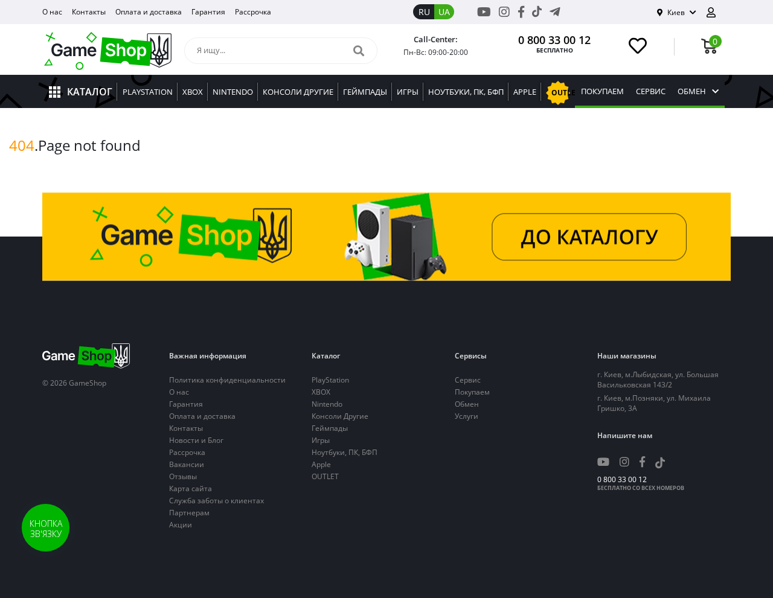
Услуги (466, 416)
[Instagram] (504, 12)
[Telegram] (555, 12)
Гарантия (208, 12)
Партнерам (189, 512)
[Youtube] (484, 12)
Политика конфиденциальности (227, 380)
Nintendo (327, 404)
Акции (180, 525)
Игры (321, 440)
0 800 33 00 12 (554, 40)
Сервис (651, 91)
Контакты (89, 12)
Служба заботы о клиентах (216, 500)
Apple (321, 464)
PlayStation (330, 380)
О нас (52, 12)
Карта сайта (190, 488)
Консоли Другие (340, 416)
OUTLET (325, 476)
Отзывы (183, 476)
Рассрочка (253, 12)
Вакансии (186, 464)
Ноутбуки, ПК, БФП (344, 452)
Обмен (692, 91)
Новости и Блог (196, 440)
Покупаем (602, 91)
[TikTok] (537, 14)
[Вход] (716, 12)
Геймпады (330, 428)
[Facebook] (521, 12)
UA (444, 11)
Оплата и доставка (148, 12)
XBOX (321, 392)
